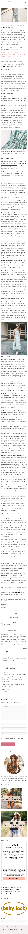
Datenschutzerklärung (6, 931)
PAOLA (2, 41)
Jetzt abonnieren (14, 878)
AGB (4, 929)
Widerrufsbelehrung (12, 929)
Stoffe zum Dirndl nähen (6, 893)
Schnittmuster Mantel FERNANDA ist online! (11, 887)
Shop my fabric (18, 592)
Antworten (24, 648)
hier (25, 780)
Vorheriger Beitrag (14, 613)
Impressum (22, 929)
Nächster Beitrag (14, 617)
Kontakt (24, 931)
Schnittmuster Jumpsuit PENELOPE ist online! (11, 891)
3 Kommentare (11, 27)
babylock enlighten (12, 474)
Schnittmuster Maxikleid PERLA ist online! (10, 889)
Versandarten (17, 931)
